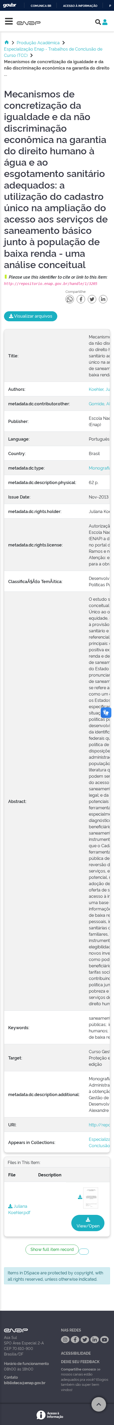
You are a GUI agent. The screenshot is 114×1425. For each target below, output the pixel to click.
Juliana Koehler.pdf (19, 1209)
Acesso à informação (80, 6)
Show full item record (52, 1249)
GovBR (9, 5)
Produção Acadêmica (38, 42)
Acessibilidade (76, 1352)
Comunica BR (41, 6)
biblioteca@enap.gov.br (24, 1382)
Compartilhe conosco (78, 1369)
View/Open (88, 1226)
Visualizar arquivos (32, 316)
